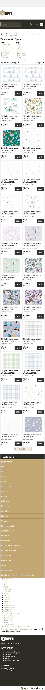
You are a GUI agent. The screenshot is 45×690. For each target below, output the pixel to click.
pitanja (25, 688)
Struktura (6, 53)
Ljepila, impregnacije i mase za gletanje (18, 575)
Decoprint (5, 540)
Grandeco (5, 511)
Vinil (3, 471)
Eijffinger (5, 501)
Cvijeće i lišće (7, 45)
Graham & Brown (8, 550)
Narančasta (22, 55)
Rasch (3, 481)
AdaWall (4, 491)
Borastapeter (7, 555)
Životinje (5, 57)
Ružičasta (21, 59)
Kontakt (7, 659)
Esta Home (6, 560)
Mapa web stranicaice (12, 660)
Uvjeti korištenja (10, 651)
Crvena (20, 49)
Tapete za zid (8, 456)
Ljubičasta (21, 53)
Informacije (8, 655)
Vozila (5, 55)
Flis (2, 466)
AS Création (6, 486)
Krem (20, 51)
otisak (40, 688)
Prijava (35, 24)
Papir (3, 476)
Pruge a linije (7, 51)
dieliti (33, 688)
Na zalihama (6, 462)
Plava (20, 57)
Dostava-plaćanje (10, 657)
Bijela (20, 47)
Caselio (4, 496)
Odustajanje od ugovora (12, 653)
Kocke (5, 47)
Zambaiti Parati (8, 531)
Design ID (5, 535)
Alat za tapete (7, 570)
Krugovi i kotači (8, 49)
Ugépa (4, 521)
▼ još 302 (21, 449)
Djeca (3, 565)
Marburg (5, 506)
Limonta (4, 516)
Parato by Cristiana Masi (11, 545)
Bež (19, 45)
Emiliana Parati (7, 526)
